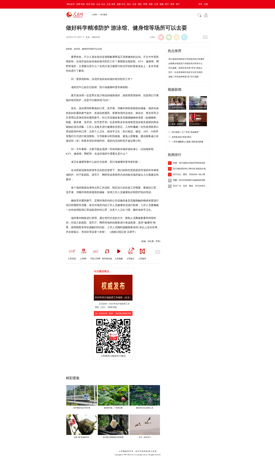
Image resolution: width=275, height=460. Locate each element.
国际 (140, 4)
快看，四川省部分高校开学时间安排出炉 (191, 163)
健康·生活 (121, 4)
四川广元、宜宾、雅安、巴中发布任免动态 (192, 186)
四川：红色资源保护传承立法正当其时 (185, 72)
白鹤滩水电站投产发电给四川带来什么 (185, 63)
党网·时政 (80, 4)
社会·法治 (100, 4)
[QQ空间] (176, 37)
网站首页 (71, 4)
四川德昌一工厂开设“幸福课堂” (185, 132)
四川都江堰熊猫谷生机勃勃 (113, 437)
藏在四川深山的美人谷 (144, 408)
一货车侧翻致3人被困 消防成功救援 (187, 142)
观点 (129, 4)
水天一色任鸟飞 (145, 437)
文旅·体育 (111, 4)
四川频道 (103, 15)
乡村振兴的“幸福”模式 (181, 137)
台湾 (156, 4)
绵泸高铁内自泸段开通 (81, 408)
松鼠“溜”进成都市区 (81, 437)
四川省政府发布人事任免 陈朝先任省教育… (192, 169)
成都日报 (96, 37)
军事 (145, 4)
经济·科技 (90, 4)
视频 (162, 4)
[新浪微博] (161, 37)
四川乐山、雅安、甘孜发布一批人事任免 (191, 174)
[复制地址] (184, 37)
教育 (172, 4)
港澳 (151, 4)
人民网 (94, 15)
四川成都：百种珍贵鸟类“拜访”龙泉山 (185, 68)
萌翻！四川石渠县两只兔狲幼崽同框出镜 (191, 180)
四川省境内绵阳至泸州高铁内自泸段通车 (186, 59)
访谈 (134, 4)
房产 (178, 4)
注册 (206, 4)
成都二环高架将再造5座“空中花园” (183, 77)
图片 (167, 4)
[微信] (169, 37)
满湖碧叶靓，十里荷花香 (113, 408)
